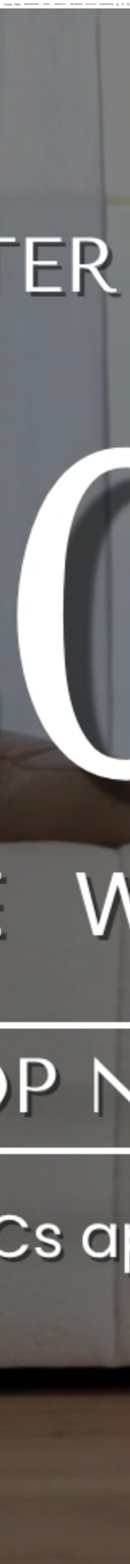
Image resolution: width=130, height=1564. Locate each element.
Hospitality (60, 4)
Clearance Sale (106, 4)
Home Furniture (31, 4)
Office (46, 4)
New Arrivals (76, 4)
